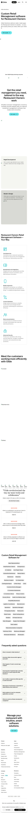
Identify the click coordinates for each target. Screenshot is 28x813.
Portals (15, 756)
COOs (24, 583)
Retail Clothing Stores (18, 614)
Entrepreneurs (21, 566)
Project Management (18, 753)
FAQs (2, 786)
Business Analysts (8, 580)
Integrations (3, 788)
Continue (20, 809)
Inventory (16, 743)
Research (3, 779)
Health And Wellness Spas (18, 597)
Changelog (3, 790)
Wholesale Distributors (9, 634)
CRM (15, 760)
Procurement (16, 747)
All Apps (16, 766)
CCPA (19, 796)
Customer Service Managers (14, 587)
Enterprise (3, 754)
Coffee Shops (17, 583)
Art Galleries (8, 570)
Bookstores (10, 576)
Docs (15, 777)
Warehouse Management (19, 751)
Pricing (2, 773)
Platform (3, 743)
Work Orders (16, 762)
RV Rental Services (17, 617)
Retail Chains (7, 614)
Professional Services (5, 766)
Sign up (14, 2)
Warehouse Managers (19, 631)
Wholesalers (21, 634)
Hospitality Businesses (14, 600)
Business (3, 752)
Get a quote (5, 32)
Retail (2, 760)
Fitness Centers (20, 593)
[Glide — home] (4, 2)
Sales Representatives (14, 563)
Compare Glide (4, 783)
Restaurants (20, 610)
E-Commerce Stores (9, 593)
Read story (6, 400)
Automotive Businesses (9, 573)
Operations (7, 607)
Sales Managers (7, 621)
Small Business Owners (9, 566)
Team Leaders (14, 624)
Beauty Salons (21, 573)
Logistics (16, 745)
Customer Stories (17, 775)
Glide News (16, 785)
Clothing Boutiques (7, 583)
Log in (19, 2)
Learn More (21, 807)
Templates (16, 773)
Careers (2, 775)
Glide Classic (4, 792)
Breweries (18, 576)
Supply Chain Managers (19, 621)
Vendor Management (18, 749)
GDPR (15, 796)
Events (15, 783)
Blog (2, 777)
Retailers (8, 617)
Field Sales (16, 764)
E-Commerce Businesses (14, 590)
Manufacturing (4, 758)
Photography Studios (9, 610)
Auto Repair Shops (18, 570)
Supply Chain (4, 756)
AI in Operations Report (19, 787)
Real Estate (3, 762)
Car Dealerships (20, 580)
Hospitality (3, 764)
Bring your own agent (5, 745)
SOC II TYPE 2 (10, 796)
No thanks (8, 809)
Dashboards (16, 758)
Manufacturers (21, 604)
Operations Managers (18, 607)
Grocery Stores (6, 597)
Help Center (16, 779)
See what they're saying (14, 500)
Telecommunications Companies (14, 627)
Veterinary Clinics (7, 631)
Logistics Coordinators (9, 604)
